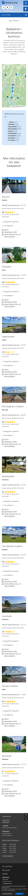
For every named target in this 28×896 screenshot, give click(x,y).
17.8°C (13, 131)
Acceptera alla (19, 893)
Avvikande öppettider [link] (7, 856)
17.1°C (13, 122)
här (14, 890)
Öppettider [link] (5, 873)
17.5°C (14, 126)
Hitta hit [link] (6, 230)
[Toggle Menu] (26, 3)
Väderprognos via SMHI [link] (10, 232)
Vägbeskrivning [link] (8, 883)
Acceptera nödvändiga (7, 893)
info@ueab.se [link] (5, 822)
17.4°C (14, 135)
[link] (25, 9)
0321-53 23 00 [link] (6, 820)
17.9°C (13, 124)
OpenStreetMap (17, 106)
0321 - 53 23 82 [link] (6, 870)
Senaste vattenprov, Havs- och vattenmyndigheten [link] (12, 235)
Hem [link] (10, 20)
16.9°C (14, 129)
